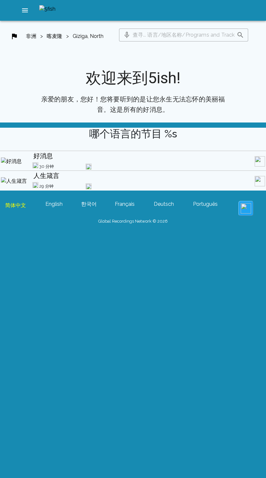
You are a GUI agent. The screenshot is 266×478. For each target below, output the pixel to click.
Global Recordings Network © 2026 (133, 221)
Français (125, 204)
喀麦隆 (54, 36)
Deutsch (164, 204)
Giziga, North (88, 36)
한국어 (89, 204)
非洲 (31, 36)
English (54, 204)
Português (205, 204)
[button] (25, 10)
